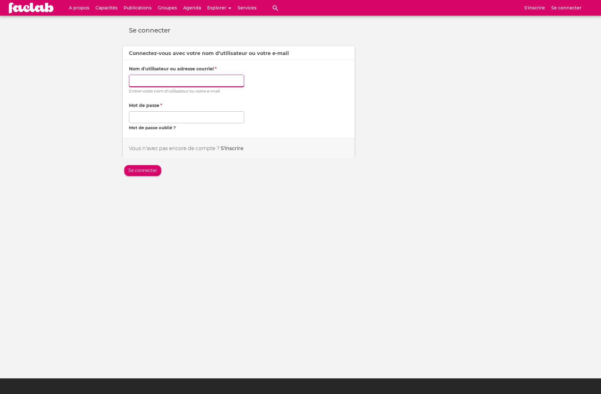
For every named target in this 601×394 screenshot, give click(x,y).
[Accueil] (31, 8)
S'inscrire (534, 8)
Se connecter (566, 8)
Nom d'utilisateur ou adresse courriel (173, 69)
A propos (79, 8)
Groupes (167, 8)
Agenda (192, 8)
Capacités (106, 8)
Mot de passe (145, 105)
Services (247, 8)
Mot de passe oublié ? (152, 127)
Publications (138, 8)
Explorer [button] (217, 8)
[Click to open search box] (275, 8)
